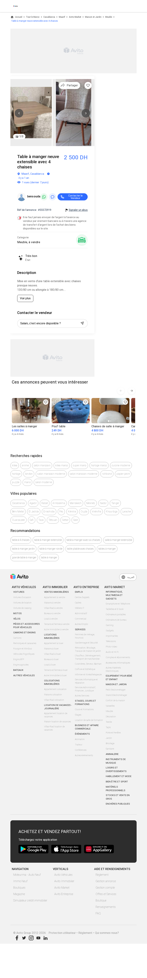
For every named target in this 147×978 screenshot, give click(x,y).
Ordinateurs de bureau (116, 620)
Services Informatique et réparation (86, 681)
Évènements (82, 734)
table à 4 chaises (21, 540)
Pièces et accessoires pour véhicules (26, 626)
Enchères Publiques (118, 803)
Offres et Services (106, 894)
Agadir (33, 503)
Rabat (44, 503)
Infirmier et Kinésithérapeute (88, 674)
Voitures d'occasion (22, 597)
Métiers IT (79, 608)
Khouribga (111, 511)
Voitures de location (22, 602)
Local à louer (50, 665)
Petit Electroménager (115, 690)
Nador (103, 503)
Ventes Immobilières (56, 592)
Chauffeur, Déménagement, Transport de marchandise (88, 657)
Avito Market (75, 17)
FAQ (98, 913)
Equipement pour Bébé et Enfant (119, 677)
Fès (61, 511)
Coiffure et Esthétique (85, 669)
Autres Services (82, 695)
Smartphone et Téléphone (118, 604)
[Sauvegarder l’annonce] (88, 85)
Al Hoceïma (59, 503)
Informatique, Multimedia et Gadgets (114, 595)
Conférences (80, 750)
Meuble (108, 17)
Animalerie (112, 754)
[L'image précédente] (19, 113)
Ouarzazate (18, 520)
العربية (130, 577)
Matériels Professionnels (115, 788)
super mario (79, 465)
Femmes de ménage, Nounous (85, 636)
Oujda (84, 511)
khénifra (96, 511)
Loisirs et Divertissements (116, 769)
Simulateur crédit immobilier (30, 900)
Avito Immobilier (64, 881)
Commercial (80, 619)
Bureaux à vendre (52, 613)
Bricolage (110, 743)
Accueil (18, 17)
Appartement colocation (55, 689)
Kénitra (72, 511)
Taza (41, 520)
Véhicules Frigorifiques (23, 654)
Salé (75, 520)
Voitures (18, 592)
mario (27, 482)
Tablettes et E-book (115, 609)
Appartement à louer (53, 643)
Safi (32, 520)
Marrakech (76, 503)
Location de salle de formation (89, 720)
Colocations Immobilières (52, 682)
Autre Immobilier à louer (55, 675)
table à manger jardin (23, 548)
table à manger (49, 557)
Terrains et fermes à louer (56, 670)
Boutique (101, 900)
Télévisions (111, 641)
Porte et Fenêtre (113, 732)
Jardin (109, 738)
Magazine (19, 894)
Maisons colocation (53, 694)
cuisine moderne (121, 465)
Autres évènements (84, 755)
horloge (16, 473)
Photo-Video (111, 646)
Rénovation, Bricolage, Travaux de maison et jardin (88, 649)
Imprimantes (112, 636)
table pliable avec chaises (80, 548)
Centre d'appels (82, 597)
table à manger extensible (48, 540)
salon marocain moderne (51, 473)
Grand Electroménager (116, 695)
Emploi (79, 592)
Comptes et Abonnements (118, 657)
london (29, 473)
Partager (72, 85)
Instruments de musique (116, 761)
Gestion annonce (106, 881)
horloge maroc (99, 465)
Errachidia (49, 511)
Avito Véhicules (63, 874)
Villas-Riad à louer (52, 654)
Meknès (90, 503)
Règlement (102, 874)
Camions (17, 638)
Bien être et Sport (117, 781)
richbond (107, 473)
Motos (17, 613)
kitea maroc (61, 465)
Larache (126, 511)
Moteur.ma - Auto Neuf (27, 874)
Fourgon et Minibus (22, 648)
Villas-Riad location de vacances (54, 728)
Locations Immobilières (52, 636)
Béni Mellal (18, 511)
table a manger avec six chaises (83, 540)
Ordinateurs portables (116, 614)
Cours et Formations (84, 709)
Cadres (78, 602)
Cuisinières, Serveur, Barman (88, 664)
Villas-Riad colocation (54, 700)
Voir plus (25, 298)
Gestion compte (105, 887)
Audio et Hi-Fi (112, 652)
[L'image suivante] (86, 113)
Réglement (85, 933)
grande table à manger (24, 557)
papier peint (123, 473)
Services (80, 629)
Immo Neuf (20, 881)
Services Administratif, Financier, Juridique (85, 689)
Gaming (109, 625)
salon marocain (42, 465)
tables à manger (107, 548)
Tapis (108, 727)
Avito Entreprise (63, 894)
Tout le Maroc (32, 17)
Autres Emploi (81, 624)
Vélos (16, 618)
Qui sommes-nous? (107, 933)
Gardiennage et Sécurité (86, 643)
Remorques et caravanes (24, 643)
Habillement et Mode (118, 776)
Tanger (115, 503)
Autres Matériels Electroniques (113, 669)
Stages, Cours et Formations (85, 702)
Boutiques (19, 887)
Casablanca (49, 17)
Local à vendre (51, 619)
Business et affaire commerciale (87, 727)
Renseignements (106, 907)
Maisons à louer (51, 648)
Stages (78, 715)
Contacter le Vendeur (75, 197)
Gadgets (110, 630)
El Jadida (34, 511)
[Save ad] (45, 402)
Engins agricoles (21, 665)
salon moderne (43, 482)
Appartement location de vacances (55, 715)
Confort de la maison (115, 700)
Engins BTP (18, 659)
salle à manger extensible (118, 540)
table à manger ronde (50, 548)
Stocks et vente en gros (118, 797)
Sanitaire (110, 749)
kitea (14, 465)
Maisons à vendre (52, 602)
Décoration (111, 716)
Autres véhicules (24, 675)
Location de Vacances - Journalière (58, 707)
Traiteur (78, 744)
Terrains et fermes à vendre (56, 624)
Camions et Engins (24, 632)
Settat (65, 520)
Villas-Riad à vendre (53, 608)
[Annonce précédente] (120, 390)
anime (25, 465)
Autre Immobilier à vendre (56, 629)
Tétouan (53, 520)
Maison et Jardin (93, 17)
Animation (80, 739)
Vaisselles (110, 706)
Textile (109, 722)
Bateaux (18, 670)
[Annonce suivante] (131, 390)
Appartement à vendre (54, 597)
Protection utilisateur (62, 933)
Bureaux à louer (51, 659)
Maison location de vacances (57, 721)
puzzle (16, 482)
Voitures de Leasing (22, 608)
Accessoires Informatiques (118, 663)
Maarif (62, 17)
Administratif (81, 613)
